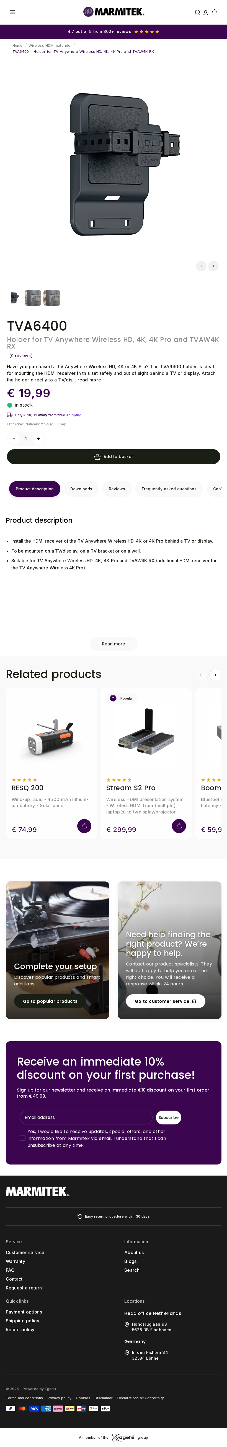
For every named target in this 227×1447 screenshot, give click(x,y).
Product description (35, 488)
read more (89, 380)
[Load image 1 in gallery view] (14, 298)
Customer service (25, 1252)
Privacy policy (60, 1398)
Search (132, 1270)
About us (134, 1252)
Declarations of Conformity (140, 1398)
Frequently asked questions (169, 488)
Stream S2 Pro (131, 788)
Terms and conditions (24, 1398)
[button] (12, 12)
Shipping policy (23, 1320)
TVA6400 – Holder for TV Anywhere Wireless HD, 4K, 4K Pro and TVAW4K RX (83, 51)
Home (17, 45)
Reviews (117, 488)
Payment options (24, 1312)
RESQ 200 (28, 788)
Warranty (15, 1261)
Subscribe (169, 1117)
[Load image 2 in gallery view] (33, 298)
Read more (113, 644)
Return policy (20, 1329)
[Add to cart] (84, 826)
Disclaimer (104, 1398)
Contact (14, 1279)
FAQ (10, 1270)
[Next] (215, 675)
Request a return (24, 1288)
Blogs (130, 1261)
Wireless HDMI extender (50, 45)
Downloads (81, 488)
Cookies (83, 1398)
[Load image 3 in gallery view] (51, 298)
